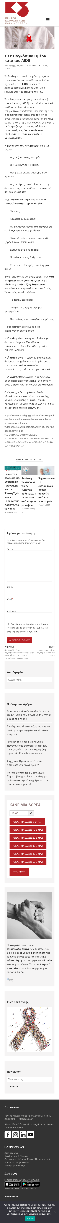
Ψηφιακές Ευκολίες (15, 1165)
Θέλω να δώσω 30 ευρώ (28, 845)
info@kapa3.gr (26, 1118)
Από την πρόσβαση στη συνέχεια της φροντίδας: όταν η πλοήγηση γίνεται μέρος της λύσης (29, 714)
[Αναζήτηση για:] (29, 680)
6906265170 (17, 1127)
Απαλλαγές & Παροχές (17, 1155)
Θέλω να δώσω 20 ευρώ (28, 837)
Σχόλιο (11, 549)
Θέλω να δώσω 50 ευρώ (28, 861)
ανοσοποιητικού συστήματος (36, 111)
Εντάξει (30, 1218)
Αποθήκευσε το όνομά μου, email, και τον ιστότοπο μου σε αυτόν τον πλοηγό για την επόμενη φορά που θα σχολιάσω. (28, 628)
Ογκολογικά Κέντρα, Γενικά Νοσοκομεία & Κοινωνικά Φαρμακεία (27, 1161)
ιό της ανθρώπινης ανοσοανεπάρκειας (26, 116)
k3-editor (32, 65)
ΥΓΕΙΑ (7, 68)
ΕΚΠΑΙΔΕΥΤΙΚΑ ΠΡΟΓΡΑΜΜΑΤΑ (20, 1188)
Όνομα (10, 586)
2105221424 (11, 1118)
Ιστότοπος (11, 611)
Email (10, 598)
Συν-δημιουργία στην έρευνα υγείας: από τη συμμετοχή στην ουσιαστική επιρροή (29, 730)
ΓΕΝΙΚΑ (44, 65)
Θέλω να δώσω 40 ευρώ (28, 853)
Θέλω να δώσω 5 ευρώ (27, 821)
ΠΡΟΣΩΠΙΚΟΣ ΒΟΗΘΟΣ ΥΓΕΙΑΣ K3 (22, 1179)
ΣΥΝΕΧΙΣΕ (19, 872)
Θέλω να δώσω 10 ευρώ (28, 829)
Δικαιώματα (11, 1152)
